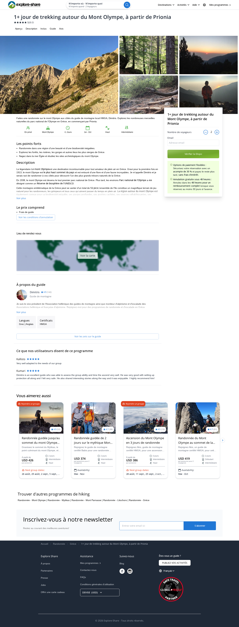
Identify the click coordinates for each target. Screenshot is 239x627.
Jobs (43, 585)
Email (170, 137)
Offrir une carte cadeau (53, 592)
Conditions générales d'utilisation (97, 584)
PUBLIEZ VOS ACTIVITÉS (174, 562)
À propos (45, 563)
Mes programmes (218, 4)
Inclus (43, 28)
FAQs (83, 577)
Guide (53, 28)
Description (31, 28)
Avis (61, 28)
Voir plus (21, 198)
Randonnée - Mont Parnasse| (87, 500)
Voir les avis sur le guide (87, 336)
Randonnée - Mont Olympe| (32, 500)
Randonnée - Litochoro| (115, 500)
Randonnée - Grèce (139, 500)
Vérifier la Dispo (193, 153)
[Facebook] (122, 571)
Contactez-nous (88, 570)
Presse (44, 578)
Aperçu (18, 28)
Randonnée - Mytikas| (59, 500)
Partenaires (47, 570)
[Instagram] (130, 571)
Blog (122, 563)
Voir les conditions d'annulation (36, 217)
